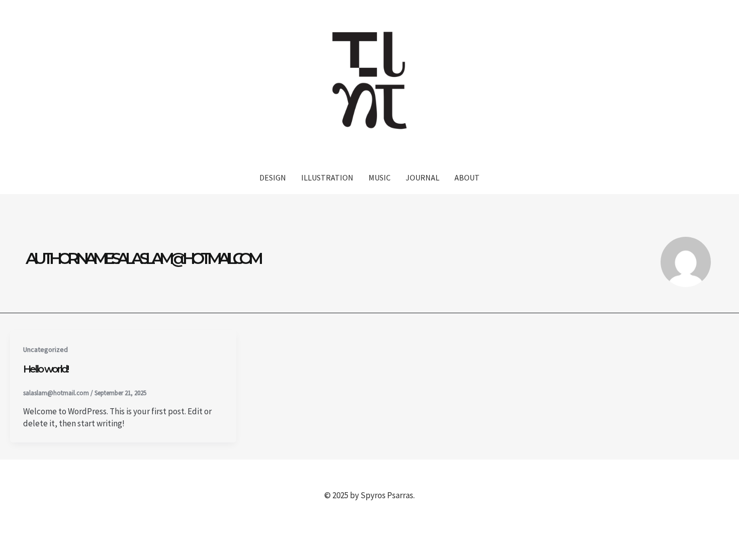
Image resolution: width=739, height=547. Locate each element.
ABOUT (467, 177)
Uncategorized (45, 349)
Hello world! (45, 369)
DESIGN (272, 177)
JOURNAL (422, 177)
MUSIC (379, 177)
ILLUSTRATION (327, 177)
